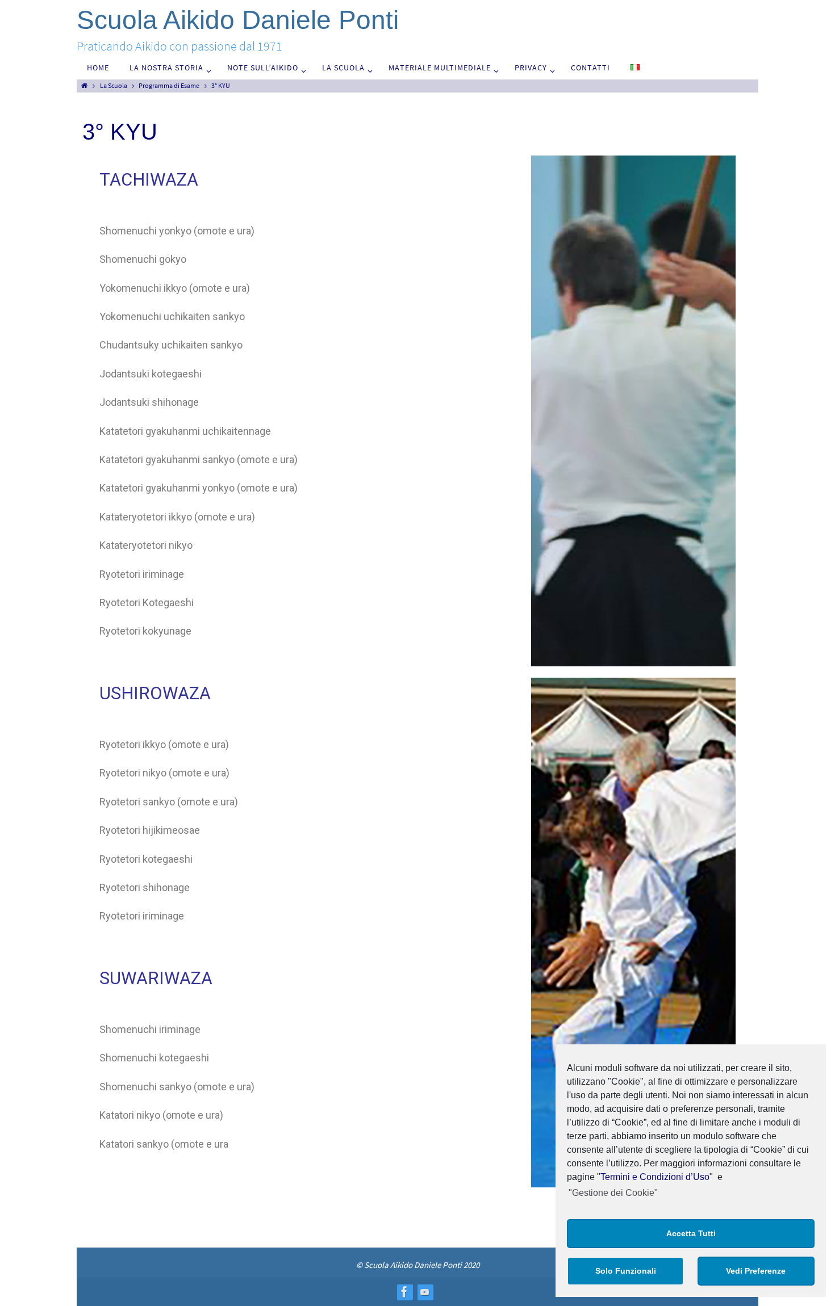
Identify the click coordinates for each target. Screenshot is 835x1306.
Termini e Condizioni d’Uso (654, 1177)
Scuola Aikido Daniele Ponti (238, 20)
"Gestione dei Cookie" (613, 1193)
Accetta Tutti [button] (691, 1233)
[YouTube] (425, 1291)
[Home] (84, 85)
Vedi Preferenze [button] (756, 1270)
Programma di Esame (169, 85)
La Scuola (113, 85)
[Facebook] (404, 1291)
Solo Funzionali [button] (625, 1270)
